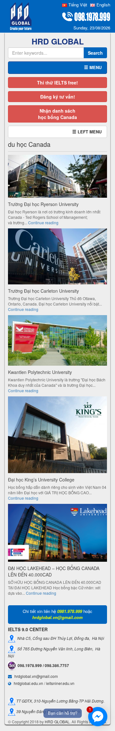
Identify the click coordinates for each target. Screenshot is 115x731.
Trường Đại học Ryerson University (43, 204)
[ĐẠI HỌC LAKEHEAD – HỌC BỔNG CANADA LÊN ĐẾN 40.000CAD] (57, 534)
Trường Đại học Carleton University (43, 291)
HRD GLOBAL (57, 721)
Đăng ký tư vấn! (57, 96)
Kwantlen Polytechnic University (40, 372)
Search (95, 53)
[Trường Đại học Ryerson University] (57, 177)
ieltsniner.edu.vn (60, 683)
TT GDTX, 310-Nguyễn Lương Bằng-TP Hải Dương (59, 700)
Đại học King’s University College (41, 479)
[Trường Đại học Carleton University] (57, 257)
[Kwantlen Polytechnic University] (57, 341)
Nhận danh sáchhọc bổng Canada (57, 113)
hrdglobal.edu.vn (28, 683)
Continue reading (43, 222)
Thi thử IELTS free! (57, 82)
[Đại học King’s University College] (57, 436)
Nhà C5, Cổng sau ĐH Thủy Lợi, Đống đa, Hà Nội (59, 638)
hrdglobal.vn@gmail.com (36, 676)
